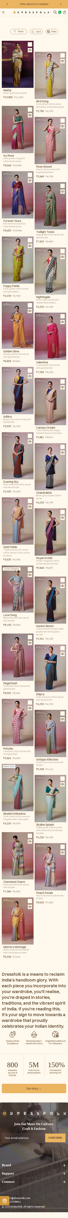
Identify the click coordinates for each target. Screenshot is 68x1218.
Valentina (42, 362)
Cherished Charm (14, 881)
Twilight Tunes (45, 231)
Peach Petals (44, 892)
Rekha (7, 90)
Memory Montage (14, 946)
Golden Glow (11, 351)
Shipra (40, 694)
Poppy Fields (11, 285)
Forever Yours (12, 220)
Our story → (34, 1088)
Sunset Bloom (45, 626)
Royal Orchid (44, 558)
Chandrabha (44, 492)
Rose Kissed (44, 166)
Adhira (7, 416)
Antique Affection (47, 759)
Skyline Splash (45, 824)
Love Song (10, 615)
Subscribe (55, 1137)
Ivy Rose (8, 155)
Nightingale (43, 296)
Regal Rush (10, 683)
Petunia (8, 748)
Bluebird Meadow (14, 813)
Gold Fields (10, 547)
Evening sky (10, 481)
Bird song (42, 101)
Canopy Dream (45, 427)
